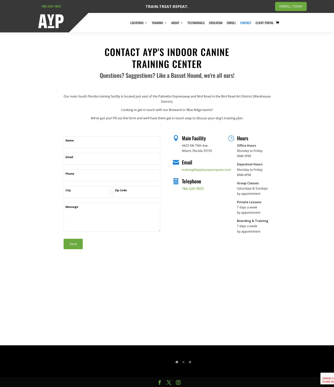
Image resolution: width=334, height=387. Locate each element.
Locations (137, 22)
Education (215, 22)
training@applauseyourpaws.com (206, 170)
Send (73, 244)
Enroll (231, 22)
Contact (245, 22)
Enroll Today (290, 6)
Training (157, 22)
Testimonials (196, 22)
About (175, 22)
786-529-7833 (51, 6)
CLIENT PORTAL (265, 22)
